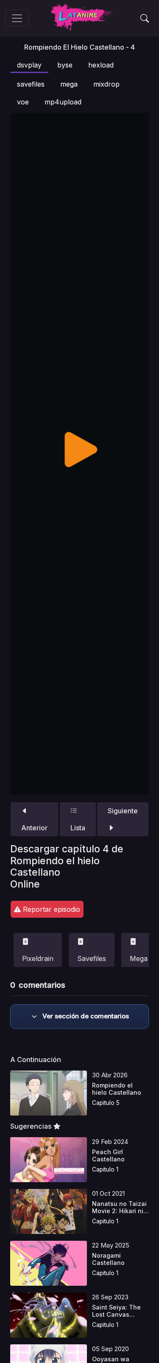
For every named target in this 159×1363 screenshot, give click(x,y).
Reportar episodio (50, 909)
